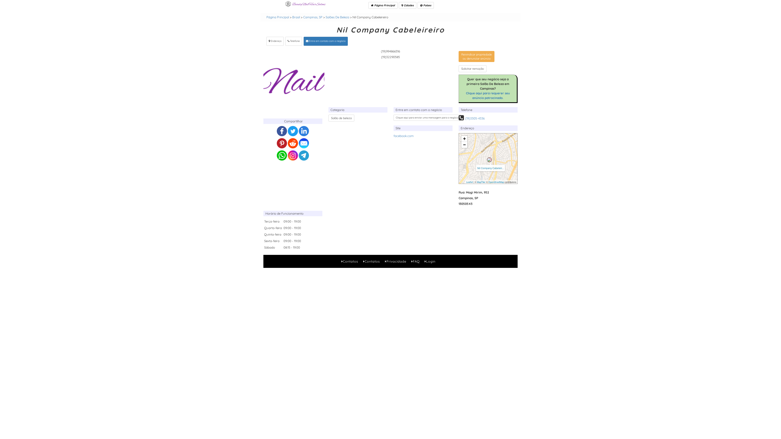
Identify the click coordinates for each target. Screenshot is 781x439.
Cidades (408, 5)
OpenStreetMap (496, 182)
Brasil (296, 17)
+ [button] (464, 138)
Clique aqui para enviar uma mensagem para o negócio (427, 117)
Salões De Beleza (337, 17)
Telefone (294, 40)
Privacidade (396, 261)
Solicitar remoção (472, 69)
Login (430, 261)
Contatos (350, 261)
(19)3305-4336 (475, 118)
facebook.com (404, 136)
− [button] (464, 144)
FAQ (416, 261)
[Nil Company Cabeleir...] (489, 159)
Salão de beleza (341, 118)
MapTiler (481, 182)
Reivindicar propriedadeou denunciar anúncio (476, 56)
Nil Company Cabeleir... (490, 168)
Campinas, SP (312, 17)
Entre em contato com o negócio (327, 40)
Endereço (275, 40)
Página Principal (384, 5)
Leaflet (469, 182)
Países (426, 5)
